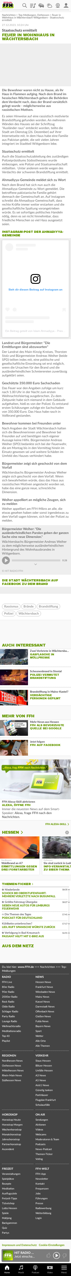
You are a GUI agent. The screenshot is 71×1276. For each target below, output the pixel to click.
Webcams (41, 1134)
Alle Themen (43, 1046)
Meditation (8, 1189)
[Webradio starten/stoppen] (56, 1255)
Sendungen (42, 1120)
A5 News (41, 1080)
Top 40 (6, 1036)
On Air (40, 1114)
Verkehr (42, 1055)
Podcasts (41, 1144)
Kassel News (43, 1002)
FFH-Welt (42, 1169)
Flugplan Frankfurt (46, 1100)
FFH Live (7, 982)
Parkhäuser (42, 1095)
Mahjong (7, 1218)
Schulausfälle (43, 1105)
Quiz (4, 1228)
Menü (64, 1272)
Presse (39, 1203)
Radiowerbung (43, 1208)
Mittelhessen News (13, 1070)
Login (39, 1218)
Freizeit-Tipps (9, 1198)
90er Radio (8, 992)
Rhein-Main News (12, 1075)
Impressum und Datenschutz (19, 1245)
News (40, 977)
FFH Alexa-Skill (55, 824)
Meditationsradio (11, 1031)
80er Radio (8, 987)
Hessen (10, 832)
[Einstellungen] (24, 832)
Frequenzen (42, 1189)
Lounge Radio (9, 1021)
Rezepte (6, 1184)
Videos (39, 1129)
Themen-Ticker (16, 884)
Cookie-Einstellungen (51, 1245)
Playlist (33, 4)
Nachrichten (9, 15)
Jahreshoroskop (11, 1139)
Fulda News (42, 1021)
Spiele (5, 1213)
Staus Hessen (43, 1061)
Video (50, 1272)
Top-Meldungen (27, 15)
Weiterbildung (43, 1213)
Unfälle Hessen (44, 1070)
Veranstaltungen (11, 1174)
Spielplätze (8, 1179)
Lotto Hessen (9, 1208)
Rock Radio (8, 1002)
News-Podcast (44, 1149)
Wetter (49, 4)
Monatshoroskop (11, 1134)
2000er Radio (9, 997)
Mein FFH (66, 4)
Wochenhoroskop (11, 1129)
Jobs (38, 1193)
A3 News (41, 1075)
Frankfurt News (44, 987)
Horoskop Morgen (12, 1125)
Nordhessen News (12, 1061)
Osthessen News (11, 1066)
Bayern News (43, 1026)
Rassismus (11, 606)
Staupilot (41, 4)
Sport (39, 1031)
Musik (21, 1272)
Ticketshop (8, 1203)
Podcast (35, 1272)
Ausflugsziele (9, 1193)
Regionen (9, 1055)
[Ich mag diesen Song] (48, 1255)
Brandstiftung (48, 606)
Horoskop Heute (11, 1120)
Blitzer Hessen (44, 1066)
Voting (39, 1159)
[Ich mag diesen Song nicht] (64, 1255)
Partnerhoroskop (11, 1144)
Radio (6, 977)
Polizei (8, 613)
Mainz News (42, 997)
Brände (28, 606)
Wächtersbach (29, 613)
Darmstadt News (45, 1006)
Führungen (42, 1198)
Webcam (58, 4)
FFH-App (41, 1174)
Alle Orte (41, 1041)
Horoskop (10, 1114)
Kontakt (40, 1184)
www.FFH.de (26, 967)
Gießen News (43, 1016)
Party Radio (8, 1016)
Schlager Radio (10, 1011)
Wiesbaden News (45, 992)
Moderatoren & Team (47, 1139)
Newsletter (42, 1179)
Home (7, 1272)
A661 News (42, 1085)
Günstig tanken (44, 1090)
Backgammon (9, 1223)
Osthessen (43, 15)
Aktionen (41, 1125)
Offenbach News (45, 1011)
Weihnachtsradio (11, 1026)
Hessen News (43, 982)
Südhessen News (11, 1080)
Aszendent (8, 1149)
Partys (5, 1233)
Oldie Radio (8, 1006)
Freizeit (7, 1169)
